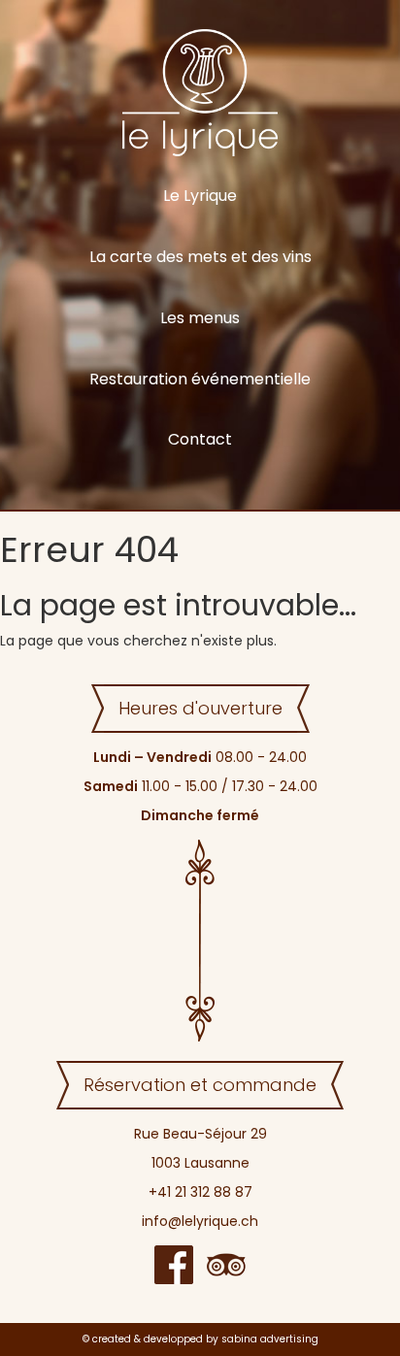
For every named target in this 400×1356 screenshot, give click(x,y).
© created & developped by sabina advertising (200, 1339)
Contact (200, 439)
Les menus (200, 318)
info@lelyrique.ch (200, 1221)
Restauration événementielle (200, 379)
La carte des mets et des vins (200, 257)
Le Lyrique (200, 195)
